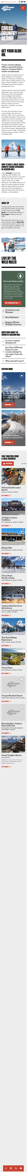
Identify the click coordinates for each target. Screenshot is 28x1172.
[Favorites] (21, 1168)
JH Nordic (9, 173)
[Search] (16, 1168)
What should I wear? (14, 360)
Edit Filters (9, 464)
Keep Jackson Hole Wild (11, 303)
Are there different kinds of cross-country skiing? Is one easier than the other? (13, 352)
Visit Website (5, 495)
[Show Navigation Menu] (23, 8)
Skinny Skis (20, 222)
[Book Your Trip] (11, 1168)
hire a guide (5, 214)
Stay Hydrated (11, 317)
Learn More (8, 405)
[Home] (7, 8)
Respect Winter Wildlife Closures (13, 323)
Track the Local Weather (12, 311)
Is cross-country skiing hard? (12, 341)
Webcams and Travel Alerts (9, 1)
